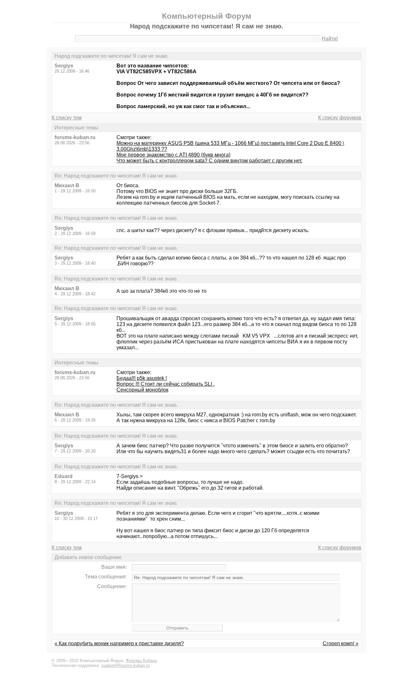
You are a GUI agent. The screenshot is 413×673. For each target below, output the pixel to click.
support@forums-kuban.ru (125, 665)
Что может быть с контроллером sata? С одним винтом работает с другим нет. (209, 160)
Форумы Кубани (141, 660)
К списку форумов (339, 117)
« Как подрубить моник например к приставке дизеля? (119, 643)
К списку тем (67, 117)
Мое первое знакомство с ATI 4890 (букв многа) (173, 155)
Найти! (330, 38)
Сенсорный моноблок (142, 390)
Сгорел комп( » (340, 643)
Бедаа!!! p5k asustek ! (141, 378)
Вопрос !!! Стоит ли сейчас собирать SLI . (165, 384)
